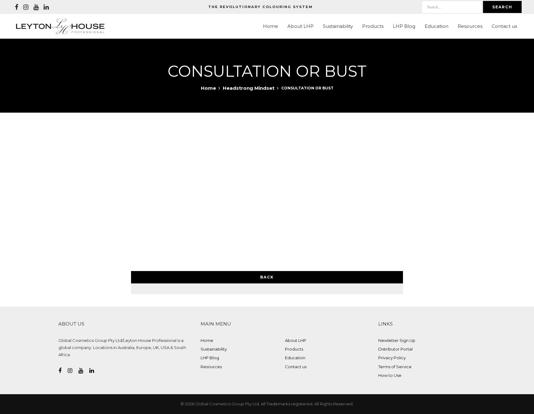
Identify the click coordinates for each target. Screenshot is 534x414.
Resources (470, 26)
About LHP (300, 26)
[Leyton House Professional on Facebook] (16, 7)
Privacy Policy (392, 357)
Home (270, 26)
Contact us (504, 26)
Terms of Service (395, 366)
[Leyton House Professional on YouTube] (36, 7)
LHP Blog (404, 26)
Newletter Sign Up (396, 340)
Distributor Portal (395, 349)
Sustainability (338, 26)
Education (436, 26)
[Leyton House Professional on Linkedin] (46, 7)
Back (267, 277)
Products (373, 26)
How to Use (389, 375)
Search (502, 7)
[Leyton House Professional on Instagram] (26, 7)
